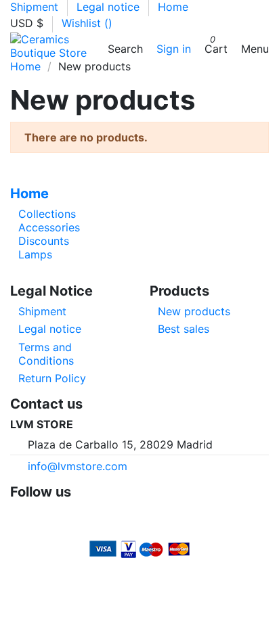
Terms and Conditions (46, 353)
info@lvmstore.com (77, 466)
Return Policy (52, 378)
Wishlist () (87, 23)
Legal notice (110, 7)
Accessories (49, 227)
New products (194, 311)
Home (173, 7)
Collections (47, 214)
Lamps (35, 254)
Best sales (183, 329)
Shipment (36, 7)
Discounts (43, 241)
